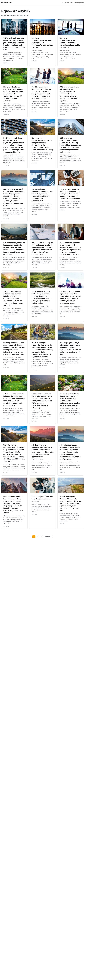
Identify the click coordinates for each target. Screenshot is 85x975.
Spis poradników (67, 2)
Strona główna (79, 2)
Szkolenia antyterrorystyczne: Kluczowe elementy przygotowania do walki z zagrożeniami (70, 42)
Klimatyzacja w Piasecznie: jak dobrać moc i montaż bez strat (42, 499)
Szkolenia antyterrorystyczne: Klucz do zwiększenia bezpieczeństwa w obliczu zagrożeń (42, 42)
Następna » (48, 536)
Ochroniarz (6, 2)
